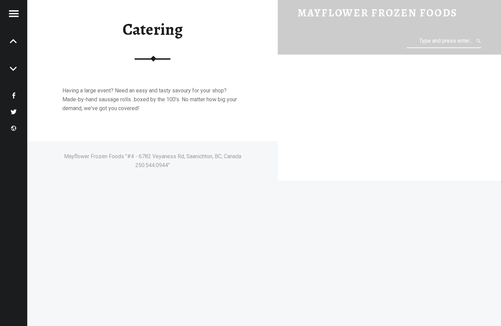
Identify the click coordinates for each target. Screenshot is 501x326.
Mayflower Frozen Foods (377, 13)
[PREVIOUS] (13, 68)
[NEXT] (13, 41)
